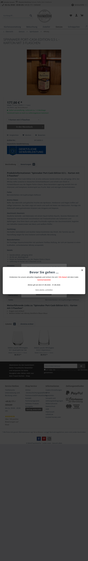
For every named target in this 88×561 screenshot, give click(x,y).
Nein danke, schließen (44, 290)
